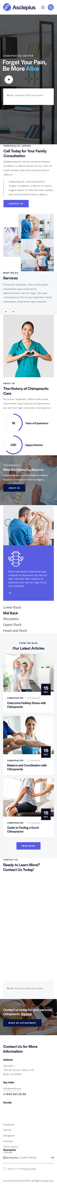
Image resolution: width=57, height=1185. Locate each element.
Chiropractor (15, 698)
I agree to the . (22, 1168)
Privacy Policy (29, 1169)
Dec (46, 689)
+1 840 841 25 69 (14, 1094)
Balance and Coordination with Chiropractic (27, 767)
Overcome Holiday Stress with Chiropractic (26, 705)
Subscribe (51, 1157)
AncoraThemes (12, 1180)
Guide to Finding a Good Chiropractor (23, 829)
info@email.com (12, 1088)
